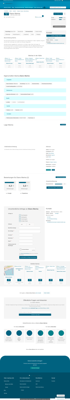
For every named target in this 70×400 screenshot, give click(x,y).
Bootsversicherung (19, 7)
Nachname (10, 238)
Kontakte (8, 113)
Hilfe (60, 0)
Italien (50, 156)
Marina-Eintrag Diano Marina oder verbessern (40, 339)
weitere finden (19, 339)
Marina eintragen (29, 7)
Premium (67, 265)
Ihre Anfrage (10, 230)
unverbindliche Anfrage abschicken (28, 257)
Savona (55, 162)
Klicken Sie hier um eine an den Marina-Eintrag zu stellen (35, 308)
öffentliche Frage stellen (35, 314)
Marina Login (56, 0)
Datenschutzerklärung (25, 253)
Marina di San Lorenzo (61, 271)
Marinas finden (7, 7)
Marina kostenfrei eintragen (24, 387)
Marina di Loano (9, 63)
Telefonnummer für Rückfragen (12, 245)
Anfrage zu (10, 213)
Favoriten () (60, 398)
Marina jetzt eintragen (35, 367)
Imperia (51, 162)
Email (9, 241)
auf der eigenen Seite (51, 339)
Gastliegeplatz (24, 217)
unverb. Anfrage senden (58, 13)
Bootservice (9, 90)
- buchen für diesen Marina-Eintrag (61, 339)
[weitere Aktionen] (64, 14)
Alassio (19, 63)
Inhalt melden (47, 292)
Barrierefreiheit (61, 395)
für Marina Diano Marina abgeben (9, 339)
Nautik (7, 98)
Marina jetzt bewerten (55, 187)
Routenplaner (63, 124)
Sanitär (8, 106)
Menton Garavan (50, 63)
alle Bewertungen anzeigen (59, 26)
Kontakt (6, 387)
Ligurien (53, 155)
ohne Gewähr (38, 292)
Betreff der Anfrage (12, 227)
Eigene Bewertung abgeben (61, 177)
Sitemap (5, 393)
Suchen (65, 7)
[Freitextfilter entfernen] (63, 7)
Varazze (60, 63)
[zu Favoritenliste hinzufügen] (5, 18)
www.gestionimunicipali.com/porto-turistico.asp (55, 43)
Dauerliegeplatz (24, 215)
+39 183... (51, 213)
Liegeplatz (8, 79)
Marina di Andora (9, 277)
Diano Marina (51, 153)
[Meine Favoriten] (44, 7)
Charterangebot (24, 219)
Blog (13, 7)
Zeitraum (10, 224)
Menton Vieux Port (40, 62)
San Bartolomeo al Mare (19, 269)
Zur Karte (49, 217)
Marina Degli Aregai (30, 63)
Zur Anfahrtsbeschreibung (52, 218)
